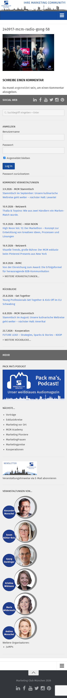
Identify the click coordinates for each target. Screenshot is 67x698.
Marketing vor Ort (16, 424)
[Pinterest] (62, 100)
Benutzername (11, 132)
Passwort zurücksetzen (16, 174)
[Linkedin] (35, 100)
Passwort (8, 145)
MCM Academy (14, 429)
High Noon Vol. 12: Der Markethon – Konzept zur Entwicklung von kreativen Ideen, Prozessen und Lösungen (31, 232)
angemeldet (22, 88)
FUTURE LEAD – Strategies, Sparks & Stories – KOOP (32, 335)
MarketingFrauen (16, 439)
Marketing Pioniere (17, 434)
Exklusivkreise (14, 419)
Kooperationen (15, 449)
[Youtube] (46, 100)
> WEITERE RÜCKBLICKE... (17, 340)
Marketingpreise (15, 444)
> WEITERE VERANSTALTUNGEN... (21, 276)
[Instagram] (57, 100)
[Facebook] (40, 100)
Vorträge (11, 414)
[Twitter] (51, 100)
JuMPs (9, 647)
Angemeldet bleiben (18, 158)
